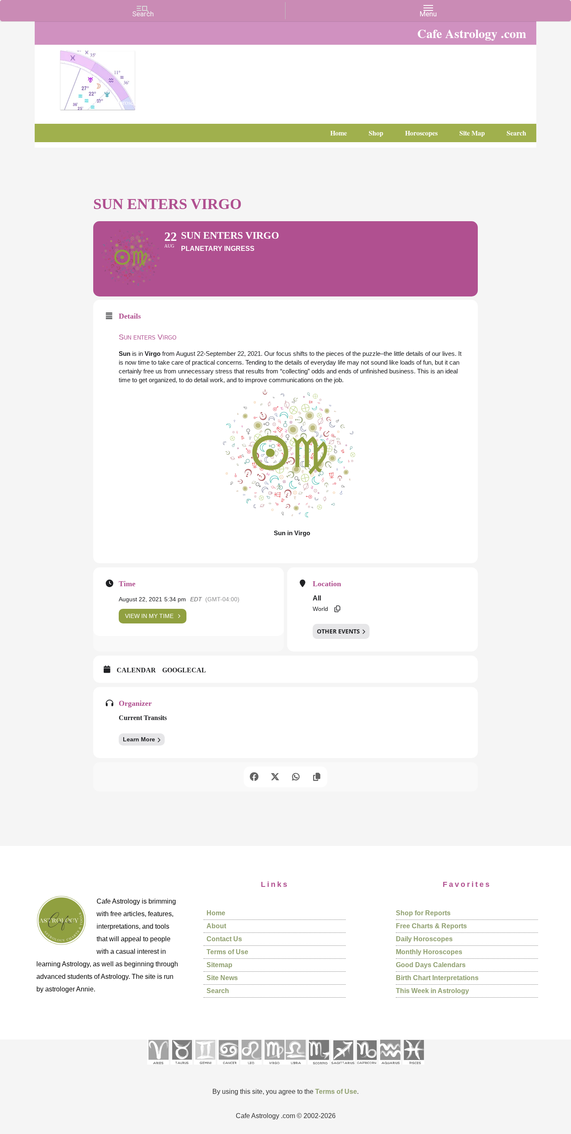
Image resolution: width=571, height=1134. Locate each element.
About (216, 926)
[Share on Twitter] (275, 776)
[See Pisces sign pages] (413, 1067)
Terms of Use (227, 951)
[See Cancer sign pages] (228, 1067)
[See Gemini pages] (205, 1067)
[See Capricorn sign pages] (367, 1067)
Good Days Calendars (431, 964)
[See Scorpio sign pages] (318, 1067)
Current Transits (143, 717)
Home (215, 913)
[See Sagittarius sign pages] (343, 1067)
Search (217, 990)
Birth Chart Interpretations (437, 977)
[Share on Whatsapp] (296, 776)
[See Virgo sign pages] (274, 1067)
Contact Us (224, 938)
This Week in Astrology (432, 990)
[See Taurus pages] (181, 1067)
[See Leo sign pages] (251, 1067)
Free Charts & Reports (431, 926)
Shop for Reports (423, 913)
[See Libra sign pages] (295, 1067)
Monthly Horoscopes (429, 951)
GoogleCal (184, 670)
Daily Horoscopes (424, 938)
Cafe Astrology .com (122, 77)
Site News (222, 977)
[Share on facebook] (254, 776)
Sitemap (219, 964)
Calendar (136, 670)
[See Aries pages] (158, 1067)
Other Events (338, 631)
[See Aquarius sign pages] (390, 1067)
